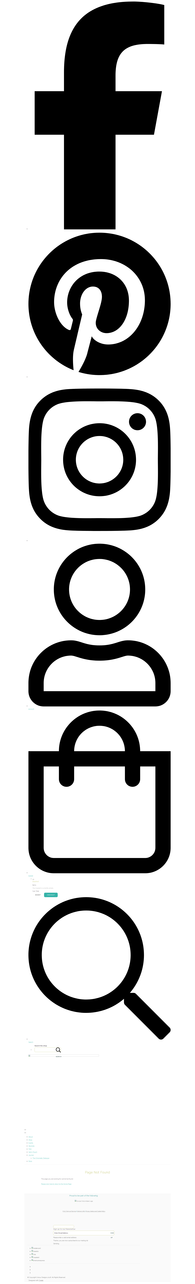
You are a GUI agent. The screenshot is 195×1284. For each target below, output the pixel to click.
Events (30, 1143)
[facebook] (99, 229)
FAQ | (64, 1211)
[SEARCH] (58, 1049)
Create (41, 1280)
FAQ (29, 1149)
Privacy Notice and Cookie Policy (95, 1211)
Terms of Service (71, 1211)
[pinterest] (99, 377)
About (30, 1137)
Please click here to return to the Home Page (56, 1184)
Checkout (51, 895)
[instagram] (99, 541)
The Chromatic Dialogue (40, 1158)
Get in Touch (32, 1152)
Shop (30, 1140)
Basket (38, 895)
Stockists (31, 1146)
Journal (31, 1155)
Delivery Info (81, 1211)
